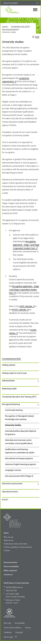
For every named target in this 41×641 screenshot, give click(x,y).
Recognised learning (10, 29)
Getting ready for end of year (14, 373)
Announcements (10, 562)
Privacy (28, 628)
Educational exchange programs (19, 458)
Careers (7, 550)
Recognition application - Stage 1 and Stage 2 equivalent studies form (26, 244)
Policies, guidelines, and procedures (18, 547)
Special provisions (10, 491)
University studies (13, 425)
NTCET (5, 500)
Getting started (8, 365)
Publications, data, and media (15, 544)
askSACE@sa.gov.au (14, 587)
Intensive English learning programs (20, 464)
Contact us (8, 574)
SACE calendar (25, 306)
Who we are (8, 537)
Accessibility (20, 623)
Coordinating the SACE (20, 26)
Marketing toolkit (9, 388)
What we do (8, 540)
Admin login (8, 637)
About (6, 533)
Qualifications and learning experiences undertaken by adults (19, 451)
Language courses (13, 470)
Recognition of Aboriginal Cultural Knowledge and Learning (19, 417)
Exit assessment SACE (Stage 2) (19, 476)
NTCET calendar (19, 310)
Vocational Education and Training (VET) (19, 397)
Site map (7, 623)
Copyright (19, 632)
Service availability (11, 566)
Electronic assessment (12, 483)
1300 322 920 (11, 590)
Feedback (8, 632)
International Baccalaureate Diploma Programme (20, 432)
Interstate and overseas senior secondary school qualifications (19, 442)
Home (4, 26)
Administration (8, 380)
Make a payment (10, 570)
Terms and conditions (12, 628)
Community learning (14, 410)
